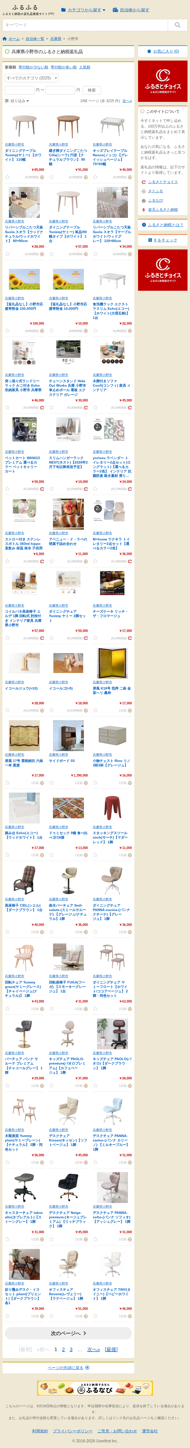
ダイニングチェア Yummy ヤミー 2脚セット (67, 615)
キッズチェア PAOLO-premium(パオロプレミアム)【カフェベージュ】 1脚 (67, 1065)
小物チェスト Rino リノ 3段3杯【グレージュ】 (111, 763)
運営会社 (150, 1431)
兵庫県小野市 (14, 144)
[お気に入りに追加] (7, 177)
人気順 (84, 67)
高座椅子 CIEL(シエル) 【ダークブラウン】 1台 (24, 907)
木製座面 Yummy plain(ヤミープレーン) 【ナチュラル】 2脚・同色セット (24, 1142)
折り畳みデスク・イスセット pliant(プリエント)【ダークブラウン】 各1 (23, 1296)
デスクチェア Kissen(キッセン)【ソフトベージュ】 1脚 (68, 1140)
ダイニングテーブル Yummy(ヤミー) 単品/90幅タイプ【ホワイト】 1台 (68, 234)
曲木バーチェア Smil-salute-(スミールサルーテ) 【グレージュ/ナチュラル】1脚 (68, 912)
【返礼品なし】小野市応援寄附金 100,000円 (24, 306)
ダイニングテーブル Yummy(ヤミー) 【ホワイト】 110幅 (23, 155)
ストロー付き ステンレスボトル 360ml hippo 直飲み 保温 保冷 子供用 (24, 543)
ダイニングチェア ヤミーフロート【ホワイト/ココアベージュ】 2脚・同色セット (110, 989)
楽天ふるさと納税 (163, 209)
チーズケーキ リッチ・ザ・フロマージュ (110, 613)
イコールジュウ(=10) (21, 688)
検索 (92, 90)
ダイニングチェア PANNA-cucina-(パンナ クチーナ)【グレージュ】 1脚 (111, 912)
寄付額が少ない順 (33, 67)
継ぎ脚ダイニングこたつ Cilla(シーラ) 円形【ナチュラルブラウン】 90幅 (68, 157)
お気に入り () (166, 51)
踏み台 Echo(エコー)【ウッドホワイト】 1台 (24, 835)
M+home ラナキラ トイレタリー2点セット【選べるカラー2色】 (111, 543)
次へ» (127, 101)
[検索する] (178, 25)
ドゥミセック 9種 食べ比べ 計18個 (68, 835)
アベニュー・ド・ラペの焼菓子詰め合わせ (68, 541)
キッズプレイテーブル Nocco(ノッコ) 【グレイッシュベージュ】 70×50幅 (110, 157)
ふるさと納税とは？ (166, 225)
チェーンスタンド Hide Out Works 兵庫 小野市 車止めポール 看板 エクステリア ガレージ (67, 388)
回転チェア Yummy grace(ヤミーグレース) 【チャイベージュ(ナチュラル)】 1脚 (23, 989)
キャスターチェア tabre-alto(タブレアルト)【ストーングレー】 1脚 (24, 1217)
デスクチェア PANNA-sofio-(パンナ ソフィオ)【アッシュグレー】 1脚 (111, 1217)
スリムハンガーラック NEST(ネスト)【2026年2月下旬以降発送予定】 (68, 462)
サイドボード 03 (62, 761)
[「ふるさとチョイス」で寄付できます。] (41, 407)
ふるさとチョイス (163, 182)
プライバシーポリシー (73, 1431)
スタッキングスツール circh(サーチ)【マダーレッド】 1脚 (110, 837)
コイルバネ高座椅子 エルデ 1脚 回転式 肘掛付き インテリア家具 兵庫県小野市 (23, 618)
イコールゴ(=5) (61, 688)
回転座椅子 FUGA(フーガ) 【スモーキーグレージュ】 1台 (67, 986)
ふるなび (155, 200)
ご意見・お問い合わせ (117, 1431)
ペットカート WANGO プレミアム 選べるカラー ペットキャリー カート (22, 464)
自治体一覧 (35, 39)
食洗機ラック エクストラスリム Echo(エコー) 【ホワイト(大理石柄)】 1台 (111, 311)
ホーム (14, 39)
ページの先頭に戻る (65, 1368)
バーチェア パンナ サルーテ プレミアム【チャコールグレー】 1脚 (24, 1065)
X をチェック (165, 240)
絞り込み (18, 101)
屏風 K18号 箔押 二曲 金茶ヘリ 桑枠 (112, 690)
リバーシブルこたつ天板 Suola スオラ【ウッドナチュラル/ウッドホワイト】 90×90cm (24, 234)
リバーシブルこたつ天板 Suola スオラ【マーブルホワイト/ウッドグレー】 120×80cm (112, 234)
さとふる (155, 191)
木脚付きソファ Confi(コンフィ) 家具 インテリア (112, 385)
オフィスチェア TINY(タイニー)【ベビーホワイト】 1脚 (112, 1294)
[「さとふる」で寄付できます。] (41, 177)
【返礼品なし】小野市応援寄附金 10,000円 (68, 306)
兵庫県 (55, 39)
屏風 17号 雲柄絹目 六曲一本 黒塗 (24, 763)
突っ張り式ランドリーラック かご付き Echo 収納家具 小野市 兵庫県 (23, 385)
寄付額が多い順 (64, 67)
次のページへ (66, 1333)
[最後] (111, 1349)
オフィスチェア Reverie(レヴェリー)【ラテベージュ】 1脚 (66, 1294)
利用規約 (40, 1431)
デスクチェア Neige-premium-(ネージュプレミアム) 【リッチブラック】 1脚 (68, 1219)
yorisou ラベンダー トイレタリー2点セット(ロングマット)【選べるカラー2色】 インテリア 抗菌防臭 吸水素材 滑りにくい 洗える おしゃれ (112, 467)
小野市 (72, 39)
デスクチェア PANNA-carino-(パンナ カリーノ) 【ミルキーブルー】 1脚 (111, 1142)
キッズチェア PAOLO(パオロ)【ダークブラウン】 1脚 (112, 1063)
